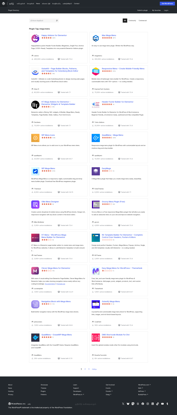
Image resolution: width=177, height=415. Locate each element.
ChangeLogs (61, 284)
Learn (75, 385)
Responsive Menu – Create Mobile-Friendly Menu (123, 68)
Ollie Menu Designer (50, 202)
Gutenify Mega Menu (111, 301)
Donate (109, 391)
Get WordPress (167, 3)
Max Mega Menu (109, 35)
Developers (77, 391)
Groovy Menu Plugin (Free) (113, 202)
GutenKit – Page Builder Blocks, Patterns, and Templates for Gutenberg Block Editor (59, 69)
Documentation (50, 284)
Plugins (43, 391)
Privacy (10, 394)
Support (76, 388)
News (10, 388)
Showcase (44, 385)
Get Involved (110, 385)
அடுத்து (94, 369)
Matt (140, 388)
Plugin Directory (13, 10)
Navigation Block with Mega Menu (56, 301)
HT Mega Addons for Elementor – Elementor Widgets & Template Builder (58, 103)
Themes (43, 388)
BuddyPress (143, 394)
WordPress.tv (78, 394)
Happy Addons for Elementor (54, 35)
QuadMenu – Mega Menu (112, 135)
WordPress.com (144, 385)
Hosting (10, 391)
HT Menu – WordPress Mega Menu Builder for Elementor (53, 236)
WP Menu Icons (48, 135)
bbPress (142, 391)
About (10, 385)
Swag (108, 394)
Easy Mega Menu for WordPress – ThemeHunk (122, 268)
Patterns (44, 394)
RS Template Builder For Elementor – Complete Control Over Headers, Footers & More (122, 236)
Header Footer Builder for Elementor (117, 102)
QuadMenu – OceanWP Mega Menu (56, 335)
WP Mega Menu (48, 168)
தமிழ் (29, 404)
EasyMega (106, 168)
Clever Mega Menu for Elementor (55, 268)
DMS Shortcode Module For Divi (115, 335)
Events (108, 388)
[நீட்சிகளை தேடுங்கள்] (57, 21)
